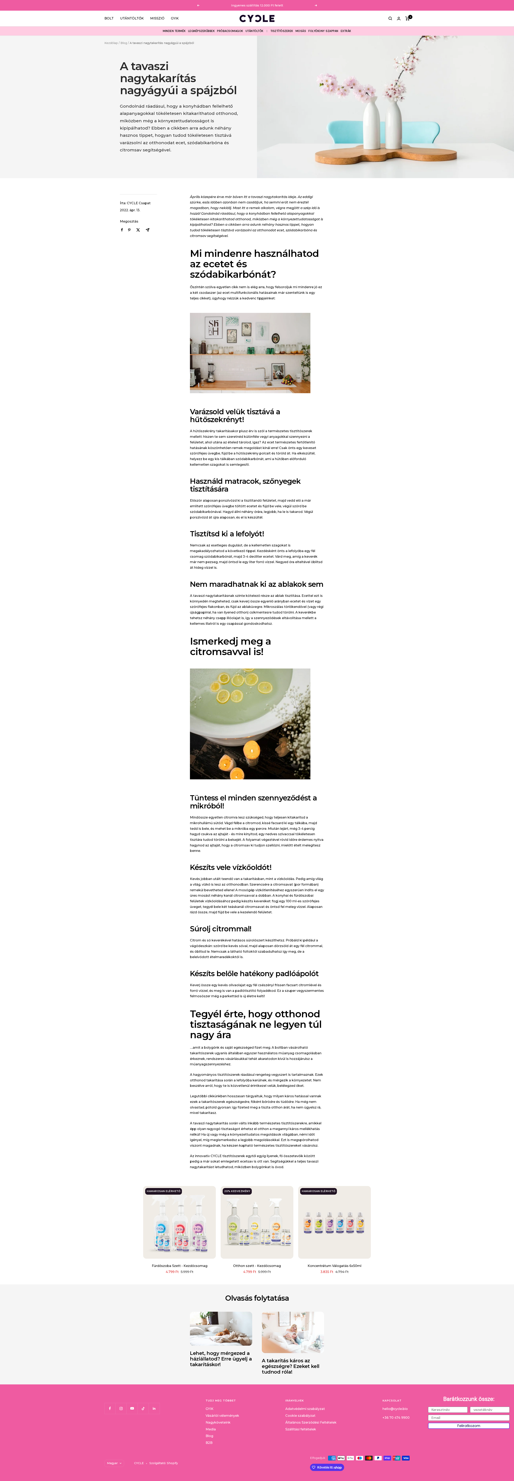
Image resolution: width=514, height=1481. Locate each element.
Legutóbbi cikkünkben (208, 1096)
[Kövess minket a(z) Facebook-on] (109, 1408)
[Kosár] (407, 18)
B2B (209, 1443)
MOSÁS (301, 31)
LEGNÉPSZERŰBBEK (201, 31)
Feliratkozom (468, 1425)
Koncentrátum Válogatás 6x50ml (334, 1266)
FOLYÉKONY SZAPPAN (323, 31)
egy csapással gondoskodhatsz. (246, 624)
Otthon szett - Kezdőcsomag (257, 1266)
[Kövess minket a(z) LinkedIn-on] (154, 1408)
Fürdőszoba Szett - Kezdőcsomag (179, 1266)
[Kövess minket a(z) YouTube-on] (132, 1408)
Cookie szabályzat (300, 1416)
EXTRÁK (346, 31)
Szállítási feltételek (300, 1429)
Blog (123, 43)
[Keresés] (390, 18)
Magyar (112, 1463)
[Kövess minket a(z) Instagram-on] (120, 1408)
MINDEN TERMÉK (174, 31)
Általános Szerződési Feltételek (311, 1422)
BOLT (109, 18)
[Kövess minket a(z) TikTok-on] (143, 1408)
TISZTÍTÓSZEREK (281, 31)
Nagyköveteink (218, 1422)
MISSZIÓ (157, 18)
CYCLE (216, 1156)
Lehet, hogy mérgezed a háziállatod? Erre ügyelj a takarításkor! (221, 1358)
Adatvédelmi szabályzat (305, 1409)
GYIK (175, 18)
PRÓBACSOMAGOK (230, 31)
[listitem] (122, 230)
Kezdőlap (111, 43)
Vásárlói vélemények (222, 1416)
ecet (226, 293)
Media (211, 1429)
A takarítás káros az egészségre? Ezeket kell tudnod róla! (290, 1366)
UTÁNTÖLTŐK (132, 18)
